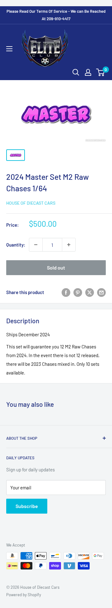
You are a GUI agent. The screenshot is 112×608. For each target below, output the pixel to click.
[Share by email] (101, 292)
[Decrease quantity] (35, 244)
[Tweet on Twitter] (89, 292)
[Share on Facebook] (66, 292)
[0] (101, 72)
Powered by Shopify (23, 594)
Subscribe (27, 506)
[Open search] (75, 72)
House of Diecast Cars (30, 203)
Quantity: (15, 244)
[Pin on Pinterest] (77, 292)
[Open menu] (9, 48)
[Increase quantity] (68, 244)
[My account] (88, 72)
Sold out (56, 267)
